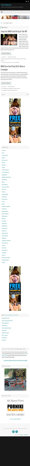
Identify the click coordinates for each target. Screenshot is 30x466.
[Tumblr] (28, 1)
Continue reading (5, 53)
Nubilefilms (4, 226)
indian (3, 204)
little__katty (5, 335)
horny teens (4, 199)
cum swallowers (5, 88)
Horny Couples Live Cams (10, 315)
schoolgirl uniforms (6, 240)
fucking (18, 58)
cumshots (9, 90)
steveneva (4, 330)
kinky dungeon (5, 213)
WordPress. (26, 434)
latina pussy (4, 216)
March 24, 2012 (11, 86)
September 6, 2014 (12, 57)
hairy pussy (4, 196)
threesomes (4, 250)
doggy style (7, 58)
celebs (3, 167)
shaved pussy (5, 243)
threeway (4, 252)
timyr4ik (4, 340)
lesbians (17, 62)
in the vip (14, 62)
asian (3, 153)
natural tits (4, 223)
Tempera (21, 434)
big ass (3, 58)
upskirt (3, 262)
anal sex (3, 150)
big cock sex (4, 160)
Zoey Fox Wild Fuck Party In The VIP (14, 31)
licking (16, 90)
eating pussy (4, 62)
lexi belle (4, 221)
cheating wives (5, 170)
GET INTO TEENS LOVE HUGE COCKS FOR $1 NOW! (15, 360)
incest (3, 201)
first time (4, 189)
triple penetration (6, 257)
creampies (4, 90)
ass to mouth (5, 155)
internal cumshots (6, 206)
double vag (4, 179)
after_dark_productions (7, 320)
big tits (3, 162)
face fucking (4, 184)
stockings (4, 247)
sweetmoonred (5, 333)
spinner (3, 245)
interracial (4, 209)
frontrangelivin (5, 323)
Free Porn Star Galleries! (15, 419)
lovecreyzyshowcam (6, 328)
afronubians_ (5, 325)
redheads (4, 238)
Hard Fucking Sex (6, 5)
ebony (3, 182)
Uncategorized (5, 260)
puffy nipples (5, 233)
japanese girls (5, 211)
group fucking (23, 58)
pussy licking (5, 235)
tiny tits (3, 255)
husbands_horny (5, 318)
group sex (10, 62)
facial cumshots (13, 58)
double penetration (6, 177)
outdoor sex (4, 228)
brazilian (4, 165)
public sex (3, 60)
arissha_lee (4, 337)
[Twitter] (26, 1)
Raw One (4, 57)
